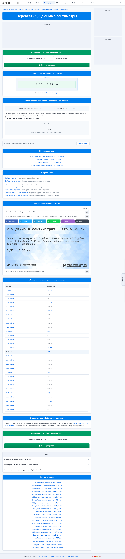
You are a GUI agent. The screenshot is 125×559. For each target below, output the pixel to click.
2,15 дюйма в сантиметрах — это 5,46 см (47, 488)
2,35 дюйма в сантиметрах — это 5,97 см (47, 503)
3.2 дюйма (10, 380)
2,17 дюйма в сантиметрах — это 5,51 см (46, 491)
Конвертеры (48, 3)
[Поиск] (121, 3)
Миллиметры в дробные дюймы (16, 195)
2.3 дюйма (10, 343)
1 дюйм (8, 290)
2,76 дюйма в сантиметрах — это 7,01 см (46, 523)
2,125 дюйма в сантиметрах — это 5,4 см (47, 485)
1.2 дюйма (10, 298)
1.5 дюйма (10, 311)
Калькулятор (97, 3)
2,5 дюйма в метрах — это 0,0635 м (48, 162)
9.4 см (49, 401)
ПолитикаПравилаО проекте (57, 556)
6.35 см (50, 352)
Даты (31, 3)
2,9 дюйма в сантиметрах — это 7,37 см (46, 529)
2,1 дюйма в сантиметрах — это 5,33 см (46, 482)
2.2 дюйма (10, 339)
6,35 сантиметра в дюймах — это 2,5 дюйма (48, 156)
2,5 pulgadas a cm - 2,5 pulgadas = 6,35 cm (46, 544)
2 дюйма (9, 331)
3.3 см (49, 302)
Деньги (76, 3)
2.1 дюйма (10, 335)
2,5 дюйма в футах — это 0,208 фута (48, 159)
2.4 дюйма (10, 348)
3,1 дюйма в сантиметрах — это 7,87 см (47, 538)
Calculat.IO (27, 556)
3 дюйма (9, 372)
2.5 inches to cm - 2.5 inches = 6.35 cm (47, 542)
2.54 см (50, 290)
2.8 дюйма (10, 364)
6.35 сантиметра (52, 93)
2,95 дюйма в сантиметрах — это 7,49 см (47, 532)
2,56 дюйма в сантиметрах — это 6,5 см (46, 512)
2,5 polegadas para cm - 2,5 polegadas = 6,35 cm (46, 547)
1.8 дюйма (10, 323)
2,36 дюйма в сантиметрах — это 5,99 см (47, 506)
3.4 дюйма (10, 389)
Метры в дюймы (10, 184)
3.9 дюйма (10, 409)
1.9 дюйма (10, 327)
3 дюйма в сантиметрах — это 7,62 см (47, 535)
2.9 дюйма (10, 368)
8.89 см (50, 393)
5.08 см (50, 331)
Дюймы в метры (10, 178)
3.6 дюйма (10, 397)
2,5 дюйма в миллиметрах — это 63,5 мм (48, 165)
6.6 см (49, 356)
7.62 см (50, 372)
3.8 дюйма (10, 405)
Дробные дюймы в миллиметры (16, 193)
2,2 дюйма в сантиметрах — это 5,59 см (46, 494)
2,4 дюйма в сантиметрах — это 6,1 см (47, 509)
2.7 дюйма (10, 360)
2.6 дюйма (10, 356)
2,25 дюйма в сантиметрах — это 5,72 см (47, 497)
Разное (86, 3)
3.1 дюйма (10, 376)
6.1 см (49, 348)
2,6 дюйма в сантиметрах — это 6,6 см (47, 514)
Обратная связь (123, 279)
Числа (40, 3)
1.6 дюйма (10, 315)
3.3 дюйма (10, 385)
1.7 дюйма (10, 319)
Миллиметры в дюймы (13, 187)
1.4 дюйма (10, 306)
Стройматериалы (63, 3)
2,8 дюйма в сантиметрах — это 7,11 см (47, 526)
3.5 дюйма (10, 393)
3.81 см (50, 311)
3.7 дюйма (10, 401)
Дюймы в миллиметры (13, 181)
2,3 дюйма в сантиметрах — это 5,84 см (46, 500)
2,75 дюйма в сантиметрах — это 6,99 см (47, 520)
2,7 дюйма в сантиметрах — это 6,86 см (46, 517)
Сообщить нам (83, 143)
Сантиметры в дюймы (12, 190)
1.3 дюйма (10, 302)
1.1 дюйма (10, 294)
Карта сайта (43, 556)
